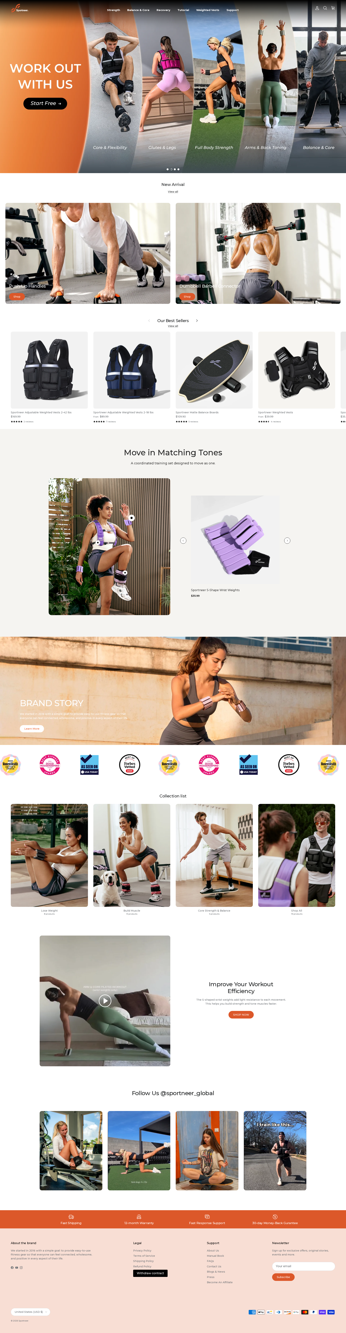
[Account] (316, 8)
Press (210, 1277)
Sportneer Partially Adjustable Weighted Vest (224, 590)
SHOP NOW (241, 1014)
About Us (213, 1250)
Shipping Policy (143, 1261)
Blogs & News (216, 1271)
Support (233, 10)
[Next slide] (287, 541)
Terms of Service (144, 1255)
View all (173, 191)
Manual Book (215, 1255)
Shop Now (24, 78)
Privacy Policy (142, 1250)
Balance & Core (138, 10)
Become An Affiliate (220, 1282)
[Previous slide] (183, 541)
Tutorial (183, 10)
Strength (113, 10)
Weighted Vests (207, 10)
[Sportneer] (20, 8)
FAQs (210, 1261)
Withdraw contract (150, 1273)
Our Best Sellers (173, 320)
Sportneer (23, 1320)
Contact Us (214, 1266)
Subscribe (283, 1277)
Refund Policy (142, 1266)
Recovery (163, 10)
